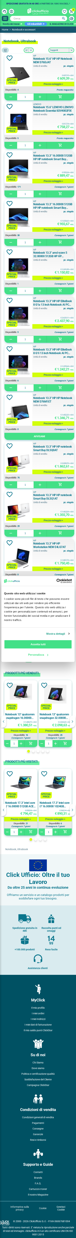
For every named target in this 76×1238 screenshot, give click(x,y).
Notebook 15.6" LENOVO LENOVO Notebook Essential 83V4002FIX (53, 109)
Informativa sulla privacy (19, 1208)
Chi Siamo (38, 1062)
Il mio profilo (38, 1007)
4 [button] (43, 751)
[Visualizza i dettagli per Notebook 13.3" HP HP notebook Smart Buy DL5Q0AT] (18, 461)
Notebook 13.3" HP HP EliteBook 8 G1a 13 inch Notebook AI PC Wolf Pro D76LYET (52, 303)
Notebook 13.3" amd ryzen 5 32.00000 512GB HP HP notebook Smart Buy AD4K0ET (51, 254)
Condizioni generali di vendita (38, 1117)
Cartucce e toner (38, 1189)
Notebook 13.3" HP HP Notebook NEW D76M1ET (52, 399)
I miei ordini (38, 1013)
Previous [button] (3, 721)
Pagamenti (38, 1123)
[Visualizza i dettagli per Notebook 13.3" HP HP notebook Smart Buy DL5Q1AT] (18, 510)
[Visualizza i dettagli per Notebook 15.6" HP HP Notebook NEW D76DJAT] (18, 73)
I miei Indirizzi (38, 1019)
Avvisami (39, 436)
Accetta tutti (38, 644)
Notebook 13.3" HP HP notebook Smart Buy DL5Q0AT (52, 448)
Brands (38, 1177)
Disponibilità (10, 90)
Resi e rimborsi (38, 1139)
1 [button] (28, 751)
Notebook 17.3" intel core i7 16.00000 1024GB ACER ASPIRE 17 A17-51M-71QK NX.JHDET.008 (55, 804)
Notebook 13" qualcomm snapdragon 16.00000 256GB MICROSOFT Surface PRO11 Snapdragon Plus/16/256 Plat (20, 716)
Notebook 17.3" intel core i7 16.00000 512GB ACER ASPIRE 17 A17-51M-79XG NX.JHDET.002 (20, 804)
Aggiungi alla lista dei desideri (9, 58)
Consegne (38, 1128)
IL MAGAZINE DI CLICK (61, 24)
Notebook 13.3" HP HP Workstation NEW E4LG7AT (49, 545)
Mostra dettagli (55, 633)
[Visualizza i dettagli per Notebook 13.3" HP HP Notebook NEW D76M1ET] (18, 413)
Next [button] (72, 721)
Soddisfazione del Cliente (38, 1079)
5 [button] (47, 751)
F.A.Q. (38, 1183)
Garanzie (38, 1134)
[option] (38, 2)
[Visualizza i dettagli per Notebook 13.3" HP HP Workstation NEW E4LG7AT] (18, 558)
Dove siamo (38, 1068)
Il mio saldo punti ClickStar (38, 1030)
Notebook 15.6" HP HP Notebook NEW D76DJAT (52, 60)
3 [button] (38, 751)
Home (5, 29)
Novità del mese (11, 24)
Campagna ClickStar (38, 1085)
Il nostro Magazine (38, 1194)
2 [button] (33, 751)
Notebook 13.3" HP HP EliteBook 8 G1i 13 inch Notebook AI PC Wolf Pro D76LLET (52, 351)
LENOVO (37, 104)
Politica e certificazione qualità (38, 1073)
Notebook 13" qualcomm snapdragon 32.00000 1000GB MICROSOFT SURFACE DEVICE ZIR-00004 (54, 716)
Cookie (42, 1208)
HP (34, 56)
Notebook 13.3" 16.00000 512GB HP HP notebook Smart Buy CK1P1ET (52, 157)
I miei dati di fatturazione (38, 1024)
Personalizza (36, 654)
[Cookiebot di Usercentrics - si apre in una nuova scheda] (56, 581)
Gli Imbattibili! (34, 24)
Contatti (38, 1172)
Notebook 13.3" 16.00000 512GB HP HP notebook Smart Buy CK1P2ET (52, 206)
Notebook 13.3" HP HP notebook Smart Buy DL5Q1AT (52, 496)
